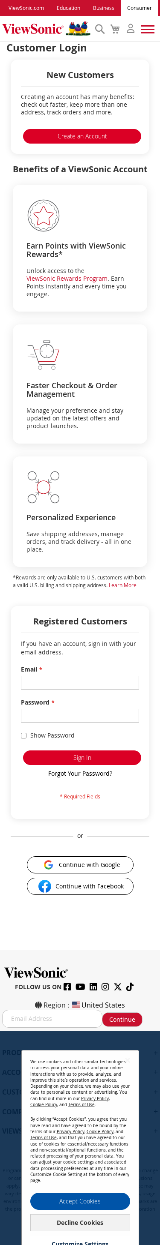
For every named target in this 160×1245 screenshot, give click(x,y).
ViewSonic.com (26, 7)
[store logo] (46, 28)
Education (68, 7)
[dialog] (80, 1138)
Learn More (123, 585)
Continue (122, 1019)
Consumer (139, 7)
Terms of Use (81, 1104)
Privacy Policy (95, 1098)
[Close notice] (127, 1060)
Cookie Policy (43, 1104)
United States (103, 1005)
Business (103, 7)
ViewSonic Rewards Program (67, 278)
